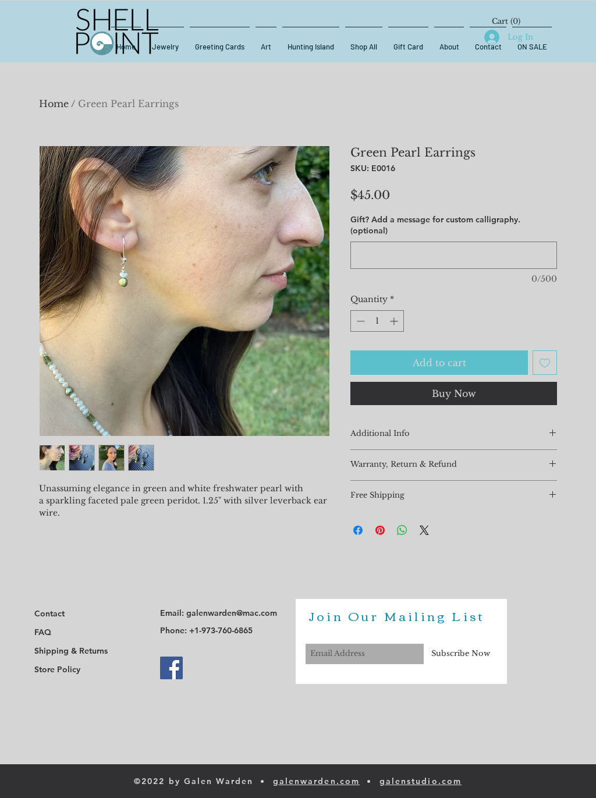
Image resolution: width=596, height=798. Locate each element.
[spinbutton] (377, 321)
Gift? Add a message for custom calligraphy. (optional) (435, 225)
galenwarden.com (316, 781)
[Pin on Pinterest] (380, 530)
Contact (49, 613)
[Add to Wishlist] (545, 362)
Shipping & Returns (71, 651)
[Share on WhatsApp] (402, 530)
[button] (506, 21)
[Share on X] (424, 530)
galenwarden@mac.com (231, 613)
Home (54, 103)
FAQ (42, 632)
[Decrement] (359, 321)
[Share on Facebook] (358, 530)
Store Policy (57, 669)
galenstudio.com (420, 781)
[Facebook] (171, 668)
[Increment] (395, 321)
